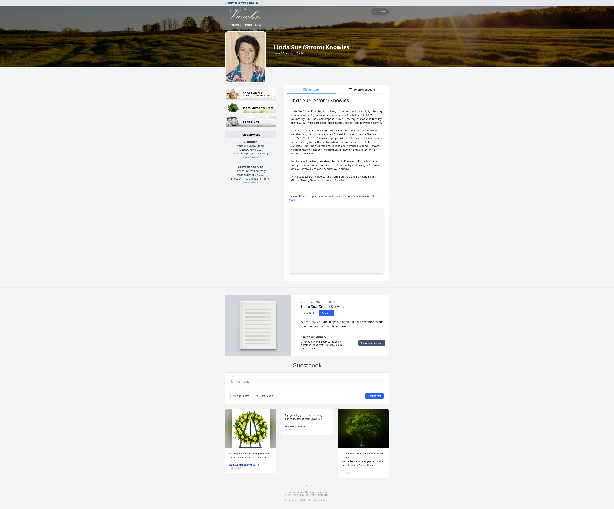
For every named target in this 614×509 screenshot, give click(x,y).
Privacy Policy (298, 494)
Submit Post (374, 395)
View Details (251, 157)
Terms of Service (315, 494)
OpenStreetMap (310, 500)
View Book (309, 313)
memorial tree (329, 196)
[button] (251, 428)
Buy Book (326, 313)
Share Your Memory (371, 342)
